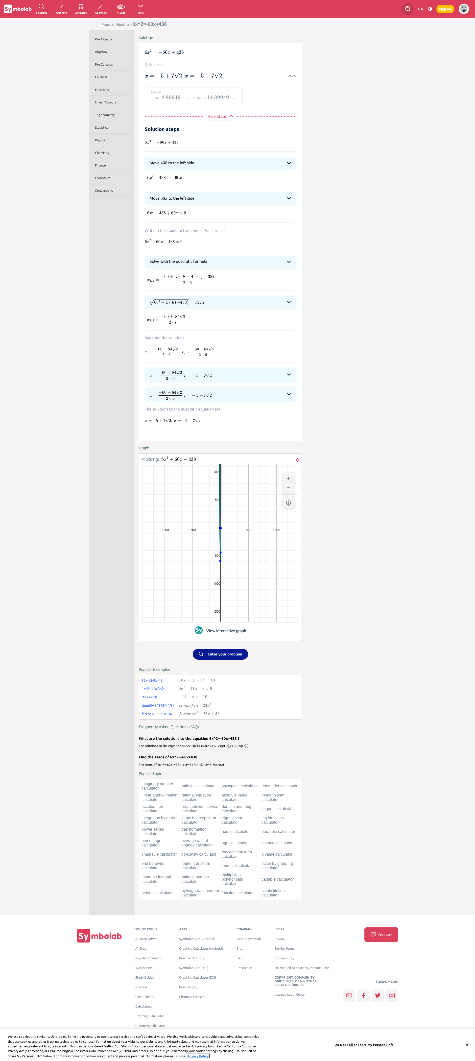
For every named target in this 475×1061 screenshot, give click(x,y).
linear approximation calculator (159, 797)
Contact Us (244, 968)
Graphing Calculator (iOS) (197, 977)
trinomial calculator (238, 866)
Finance (100, 165)
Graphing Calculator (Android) (201, 948)
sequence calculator (279, 809)
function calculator (238, 893)
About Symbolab (249, 939)
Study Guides (144, 977)
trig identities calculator (272, 820)
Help (240, 958)
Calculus (101, 77)
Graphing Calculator (150, 1016)
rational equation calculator (196, 797)
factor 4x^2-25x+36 (157, 714)
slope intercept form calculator (199, 820)
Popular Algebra (115, 24)
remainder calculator (279, 786)
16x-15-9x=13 (152, 680)
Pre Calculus (104, 64)
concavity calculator (199, 854)
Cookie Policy (284, 958)
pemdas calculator (158, 893)
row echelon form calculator (237, 854)
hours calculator (236, 831)
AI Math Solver (146, 939)
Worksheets (144, 968)
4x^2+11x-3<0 (153, 688)
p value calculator (276, 854)
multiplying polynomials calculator (232, 879)
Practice (141, 987)
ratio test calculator (198, 786)
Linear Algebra (106, 102)
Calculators (143, 1006)
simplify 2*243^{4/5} (158, 705)
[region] (237, 1045)
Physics (100, 140)
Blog (240, 948)
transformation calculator (194, 831)
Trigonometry (105, 115)
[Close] (467, 1044)
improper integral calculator (156, 879)
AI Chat (140, 948)
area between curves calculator (200, 808)
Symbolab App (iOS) (193, 968)
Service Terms (284, 948)
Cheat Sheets (144, 997)
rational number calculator (195, 879)
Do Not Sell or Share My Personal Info (302, 968)
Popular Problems (148, 958)
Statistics (101, 127)
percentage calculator (151, 843)
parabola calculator (278, 831)
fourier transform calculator (196, 865)
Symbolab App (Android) (197, 939)
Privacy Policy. (198, 1056)
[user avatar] (464, 9)
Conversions (104, 190)
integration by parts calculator (158, 820)
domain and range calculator (238, 808)
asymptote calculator (240, 786)
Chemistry (102, 152)
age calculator (234, 843)
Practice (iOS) (188, 987)
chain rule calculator (159, 854)
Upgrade (445, 9)
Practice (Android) (192, 958)
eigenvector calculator (232, 820)
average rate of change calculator (197, 843)
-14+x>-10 (149, 697)
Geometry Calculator (150, 1026)
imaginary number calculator (157, 786)
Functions (102, 89)
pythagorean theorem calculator (200, 893)
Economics (102, 178)
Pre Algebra (104, 39)
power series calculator (153, 831)
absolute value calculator (234, 797)
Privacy (280, 939)
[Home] (99, 936)
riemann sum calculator (272, 797)
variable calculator (277, 879)
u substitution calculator (273, 893)
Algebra (101, 51)
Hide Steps (217, 116)
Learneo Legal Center (290, 994)
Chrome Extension (192, 997)
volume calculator (276, 843)
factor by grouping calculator (277, 865)
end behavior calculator (153, 865)
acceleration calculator (152, 808)
